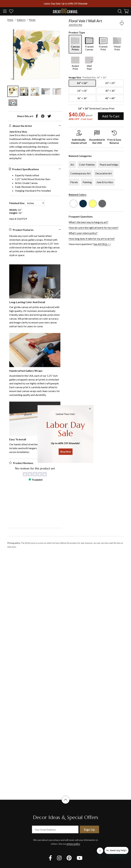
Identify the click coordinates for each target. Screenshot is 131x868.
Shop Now (65, 451)
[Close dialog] (90, 409)
